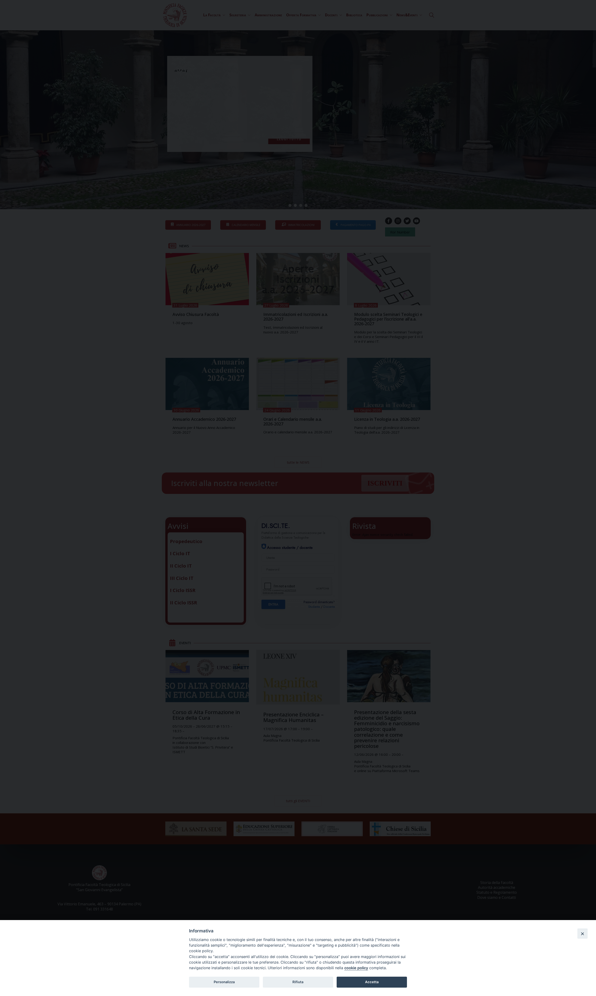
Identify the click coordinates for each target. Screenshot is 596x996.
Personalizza (224, 982)
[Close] (582, 933)
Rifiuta (297, 982)
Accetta (372, 982)
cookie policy (356, 967)
